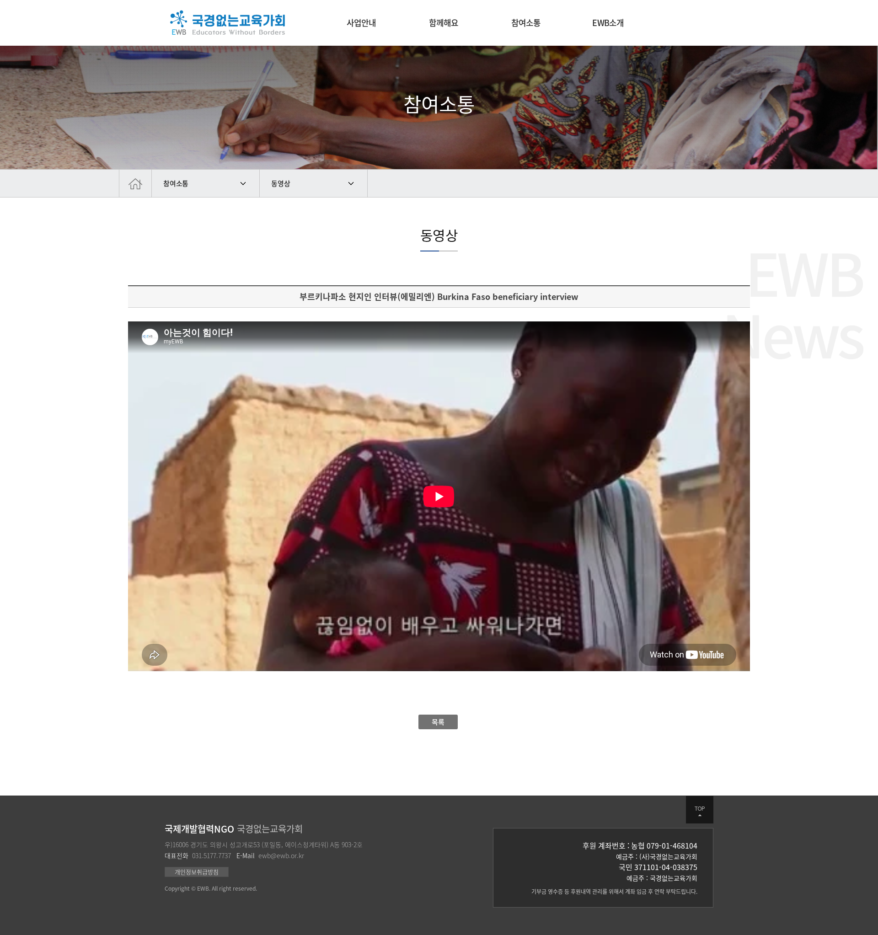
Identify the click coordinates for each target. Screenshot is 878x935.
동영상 (280, 183)
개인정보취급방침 (197, 871)
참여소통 (175, 183)
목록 (438, 722)
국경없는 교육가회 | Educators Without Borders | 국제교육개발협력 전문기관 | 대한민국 (227, 22)
